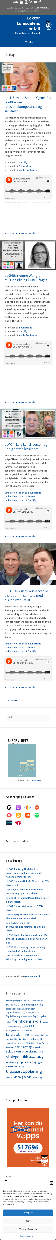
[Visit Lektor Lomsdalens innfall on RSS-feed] (30, 2)
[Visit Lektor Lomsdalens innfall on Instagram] (26, 2)
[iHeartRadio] (19, 823)
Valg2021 (9, 1077)
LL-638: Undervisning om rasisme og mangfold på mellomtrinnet (25, 949)
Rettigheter (10, 1047)
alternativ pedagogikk (14, 1001)
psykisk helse (11, 1043)
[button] (51, 1183)
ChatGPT (26, 1001)
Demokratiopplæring (32, 1005)
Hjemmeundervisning (13, 1027)
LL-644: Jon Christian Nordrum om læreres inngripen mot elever (24, 892)
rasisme (21, 1043)
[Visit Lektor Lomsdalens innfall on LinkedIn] (21, 2)
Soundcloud (25, 166)
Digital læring (13, 1016)
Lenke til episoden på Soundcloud (22, 493)
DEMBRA (40, 1001)
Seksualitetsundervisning (21, 1051)
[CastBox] (38, 807)
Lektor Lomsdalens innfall (28, 23)
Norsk (25, 1039)
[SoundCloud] (29, 815)
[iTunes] (10, 815)
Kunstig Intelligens (13, 1030)
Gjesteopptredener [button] (18, 841)
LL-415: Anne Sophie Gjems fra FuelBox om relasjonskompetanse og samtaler (27, 104)
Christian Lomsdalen (23, 8)
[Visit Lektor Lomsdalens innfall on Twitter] (35, 2)
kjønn (25, 1026)
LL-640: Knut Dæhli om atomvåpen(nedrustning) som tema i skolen (26, 927)
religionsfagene (41, 1043)
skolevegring (12, 1062)
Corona (33, 1001)
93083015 (44, 8)
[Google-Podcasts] (29, 807)
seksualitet (37, 1047)
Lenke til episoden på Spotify (20, 500)
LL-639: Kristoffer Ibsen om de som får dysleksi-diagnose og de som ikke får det (26, 939)
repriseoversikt (33, 976)
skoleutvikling (36, 1057)
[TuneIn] (10, 823)
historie (45, 1022)
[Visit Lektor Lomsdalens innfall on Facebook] (40, 2)
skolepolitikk (17, 1057)
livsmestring (27, 1030)
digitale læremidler (26, 1009)
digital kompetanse (30, 1012)
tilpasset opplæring (24, 1071)
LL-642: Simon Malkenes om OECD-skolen (25, 908)
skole (41, 1051)
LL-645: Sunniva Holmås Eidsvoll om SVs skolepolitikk (27, 883)
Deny (28, 1221)
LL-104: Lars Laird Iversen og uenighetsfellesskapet (25, 446)
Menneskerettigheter (39, 1035)
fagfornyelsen (40, 1016)
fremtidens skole (27, 1021)
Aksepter (28, 1213)
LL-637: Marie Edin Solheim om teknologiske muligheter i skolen (24, 957)
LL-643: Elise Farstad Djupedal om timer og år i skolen (27, 900)
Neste (16, 701)
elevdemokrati (26, 1016)
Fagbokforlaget (35, 780)
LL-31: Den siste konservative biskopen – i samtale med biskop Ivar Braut (26, 595)
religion (30, 1043)
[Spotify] (38, 815)
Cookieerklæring (26, 1235)
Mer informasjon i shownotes (20, 233)
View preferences (28, 1229)
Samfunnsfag (23, 1047)
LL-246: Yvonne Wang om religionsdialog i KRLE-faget (25, 278)
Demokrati (12, 1004)
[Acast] (10, 807)
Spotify (23, 162)
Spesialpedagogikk (31, 1062)
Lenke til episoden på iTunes (19, 496)
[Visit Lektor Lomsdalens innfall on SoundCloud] (15, 2)
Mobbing (18, 1039)
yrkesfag (37, 1077)
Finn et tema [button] (15, 993)
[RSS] (19, 815)
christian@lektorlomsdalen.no (28, 10)
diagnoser (11, 1009)
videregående (23, 1077)
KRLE (31, 1027)
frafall (8, 1022)
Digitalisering (13, 1012)
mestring (9, 1039)
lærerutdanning (17, 1034)
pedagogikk (36, 1039)
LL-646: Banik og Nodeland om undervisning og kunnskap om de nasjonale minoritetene (24, 873)
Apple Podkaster (28, 170)
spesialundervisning (15, 1066)
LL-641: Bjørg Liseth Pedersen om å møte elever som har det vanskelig (28, 917)
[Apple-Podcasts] (19, 807)
